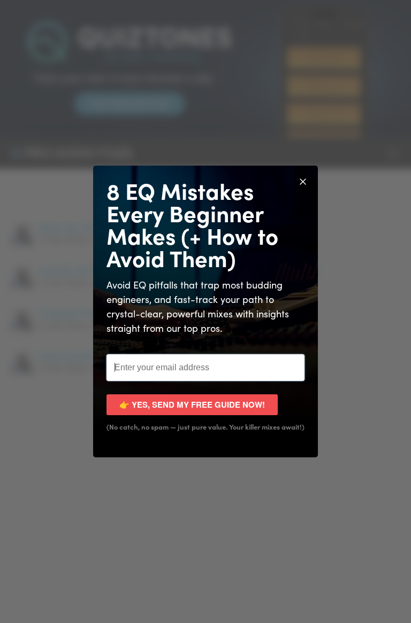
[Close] (303, 180)
